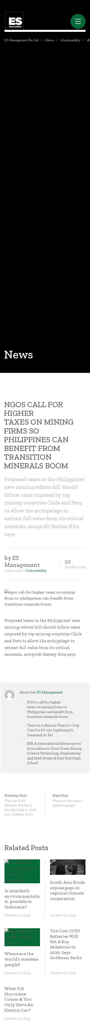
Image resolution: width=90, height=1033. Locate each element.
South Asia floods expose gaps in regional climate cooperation (67, 890)
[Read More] (22, 871)
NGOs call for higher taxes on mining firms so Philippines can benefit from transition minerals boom (50, 709)
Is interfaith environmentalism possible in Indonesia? (22, 899)
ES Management (50, 692)
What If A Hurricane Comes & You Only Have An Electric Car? (19, 999)
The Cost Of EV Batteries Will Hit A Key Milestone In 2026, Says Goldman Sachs (66, 944)
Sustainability (36, 570)
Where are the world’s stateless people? (21, 959)
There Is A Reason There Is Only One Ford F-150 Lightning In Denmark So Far (53, 730)
